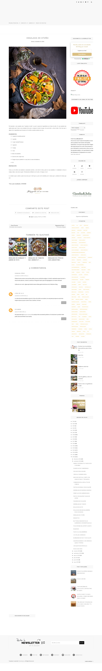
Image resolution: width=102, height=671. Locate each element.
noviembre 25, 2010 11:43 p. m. (21, 275)
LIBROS (79, 284)
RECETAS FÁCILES (85, 306)
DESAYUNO (74, 262)
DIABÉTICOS (85, 262)
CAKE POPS (83, 232)
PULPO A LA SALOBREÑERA (80, 532)
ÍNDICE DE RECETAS (41, 23)
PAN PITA (80, 355)
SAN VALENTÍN (74, 319)
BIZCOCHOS (79, 230)
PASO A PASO (74, 296)
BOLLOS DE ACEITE (78, 507)
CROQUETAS (79, 259)
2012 (73, 452)
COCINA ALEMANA (87, 237)
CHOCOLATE (79, 237)
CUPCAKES (85, 259)
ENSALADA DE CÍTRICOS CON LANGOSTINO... (55, 259)
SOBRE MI (31, 23)
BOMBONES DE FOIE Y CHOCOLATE (82, 538)
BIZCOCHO (73, 230)
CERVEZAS (73, 237)
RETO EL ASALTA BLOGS (83, 314)
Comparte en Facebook (23, 212)
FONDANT (78, 272)
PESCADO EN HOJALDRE (79, 471)
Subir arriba (88, 661)
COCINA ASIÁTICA (82, 240)
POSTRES (73, 304)
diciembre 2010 (77, 459)
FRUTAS (87, 272)
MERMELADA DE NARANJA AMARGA (82, 490)
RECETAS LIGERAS (75, 309)
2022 (73, 430)
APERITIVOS (86, 225)
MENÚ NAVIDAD (86, 289)
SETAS (88, 319)
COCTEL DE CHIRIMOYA (79, 535)
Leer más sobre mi (75, 154)
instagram (74, 174)
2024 (73, 425)
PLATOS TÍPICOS (83, 301)
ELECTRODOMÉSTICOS (75, 267)
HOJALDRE (73, 282)
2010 (73, 456)
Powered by (77, 58)
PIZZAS (86, 299)
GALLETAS (80, 274)
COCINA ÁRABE (74, 240)
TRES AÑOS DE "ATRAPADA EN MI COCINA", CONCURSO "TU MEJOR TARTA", (84, 604)
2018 (73, 439)
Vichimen (18, 309)
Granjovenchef (75, 277)
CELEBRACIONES (86, 235)
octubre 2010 (77, 551)
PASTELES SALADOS (85, 296)
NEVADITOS (76, 518)
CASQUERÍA (79, 235)
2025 (73, 423)
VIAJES (84, 331)
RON (79, 316)
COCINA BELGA (74, 242)
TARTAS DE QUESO (75, 326)
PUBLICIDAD (84, 304)
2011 (73, 454)
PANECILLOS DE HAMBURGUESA (81, 493)
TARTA (73, 324)
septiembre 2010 (78, 553)
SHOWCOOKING (74, 321)
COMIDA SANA (83, 254)
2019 (73, 437)
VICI (88, 331)
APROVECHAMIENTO (75, 227)
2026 (73, 421)
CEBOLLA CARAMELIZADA (80, 474)
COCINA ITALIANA (82, 247)
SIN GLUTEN (81, 321)
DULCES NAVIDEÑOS (80, 264)
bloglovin (89, 168)
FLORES (73, 272)
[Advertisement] (51, 10)
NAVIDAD (73, 294)
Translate (82, 129)
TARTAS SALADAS (83, 326)
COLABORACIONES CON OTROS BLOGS (78, 252)
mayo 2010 (76, 562)
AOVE (81, 225)
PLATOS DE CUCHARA (75, 301)
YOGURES (83, 336)
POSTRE (89, 301)
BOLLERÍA (73, 232)
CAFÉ (78, 232)
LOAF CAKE (85, 284)
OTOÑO (44, 216)
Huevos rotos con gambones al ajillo (85, 384)
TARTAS (77, 324)
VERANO (73, 331)
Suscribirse (82, 54)
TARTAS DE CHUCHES (84, 324)
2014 (73, 448)
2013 (73, 450)
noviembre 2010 (77, 461)
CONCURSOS (74, 257)
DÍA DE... (79, 262)
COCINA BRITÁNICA (82, 242)
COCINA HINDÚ (74, 247)
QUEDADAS (74, 306)
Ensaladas (35, 216)
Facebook (74, 168)
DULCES (73, 264)
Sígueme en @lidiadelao (82, 216)
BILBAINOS (76, 529)
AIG (77, 225)
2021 (73, 432)
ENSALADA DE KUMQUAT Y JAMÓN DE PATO (17, 259)
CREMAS (73, 259)
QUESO (79, 306)
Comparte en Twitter (40, 212)
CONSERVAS (90, 257)
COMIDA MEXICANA (75, 254)
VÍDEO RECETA (74, 333)
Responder (64, 286)
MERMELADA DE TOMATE (79, 504)
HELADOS (81, 279)
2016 (73, 443)
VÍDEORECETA (88, 333)
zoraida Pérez (20, 273)
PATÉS (73, 299)
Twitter (82, 168)
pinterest (82, 174)
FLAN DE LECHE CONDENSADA (80, 468)
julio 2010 (76, 557)
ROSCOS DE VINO (77, 548)
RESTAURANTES (74, 314)
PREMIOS (78, 304)
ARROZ (82, 227)
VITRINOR (77, 336)
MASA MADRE (74, 289)
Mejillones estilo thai (83, 366)
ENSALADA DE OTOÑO (79, 515)
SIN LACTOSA (87, 321)
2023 (73, 428)
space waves (28, 314)
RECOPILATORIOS (75, 311)
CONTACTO (24, 23)
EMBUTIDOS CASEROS (75, 269)
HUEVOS (79, 282)
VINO (72, 336)
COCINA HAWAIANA (84, 245)
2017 (73, 441)
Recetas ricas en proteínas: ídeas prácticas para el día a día (85, 348)
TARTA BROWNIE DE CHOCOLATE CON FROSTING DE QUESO (84, 588)
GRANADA (86, 274)
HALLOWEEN (82, 277)
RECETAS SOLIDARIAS (83, 309)
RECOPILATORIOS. (83, 311)
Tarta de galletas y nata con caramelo (85, 377)
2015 (73, 445)
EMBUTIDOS (83, 267)
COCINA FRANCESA (75, 245)
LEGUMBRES (74, 284)
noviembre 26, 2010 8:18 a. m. (21, 295)
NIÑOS (78, 294)
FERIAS (89, 269)
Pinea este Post (55, 212)
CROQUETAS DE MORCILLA (80, 545)
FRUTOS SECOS (74, 274)
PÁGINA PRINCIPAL (14, 23)
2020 (73, 434)
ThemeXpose (22, 661)
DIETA (90, 262)
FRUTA (40, 216)
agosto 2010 (77, 555)
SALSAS (90, 316)
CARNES (73, 235)
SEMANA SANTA (82, 319)
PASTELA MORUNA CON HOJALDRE (82, 487)
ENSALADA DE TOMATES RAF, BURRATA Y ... (36, 259)
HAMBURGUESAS (75, 279)
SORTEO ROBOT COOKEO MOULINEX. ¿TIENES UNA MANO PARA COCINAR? (85, 596)
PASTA (79, 296)
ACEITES (73, 225)
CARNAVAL (89, 232)
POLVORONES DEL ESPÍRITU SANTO (82, 526)
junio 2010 (76, 559)
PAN (86, 294)
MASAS (80, 289)
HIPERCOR (87, 279)
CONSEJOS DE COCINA (82, 257)
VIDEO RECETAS (81, 333)
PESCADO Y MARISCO (79, 299)
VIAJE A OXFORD (81, 579)
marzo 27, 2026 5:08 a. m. (20, 311)
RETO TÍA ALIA (74, 316)
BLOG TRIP (85, 230)
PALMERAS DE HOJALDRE (79, 501)
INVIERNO (84, 282)
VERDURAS (79, 331)
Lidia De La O (19, 293)
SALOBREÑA (84, 316)
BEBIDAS (87, 227)
